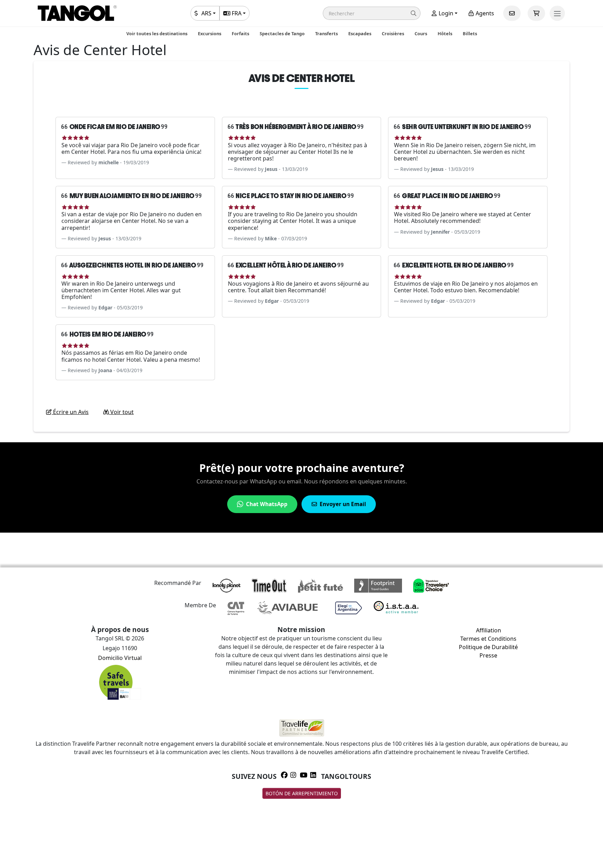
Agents (484, 13)
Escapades (359, 33)
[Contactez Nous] (512, 13)
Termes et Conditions (488, 638)
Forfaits (240, 33)
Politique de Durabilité (488, 647)
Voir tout (121, 412)
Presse (488, 655)
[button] (371, 13)
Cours (421, 33)
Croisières (393, 33)
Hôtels (445, 33)
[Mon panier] (536, 13)
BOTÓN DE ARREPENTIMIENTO (302, 793)
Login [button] (445, 13)
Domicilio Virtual (120, 658)
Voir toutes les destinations (156, 33)
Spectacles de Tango (282, 33)
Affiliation (488, 630)
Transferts (326, 33)
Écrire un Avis (70, 412)
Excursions (209, 33)
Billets (470, 33)
